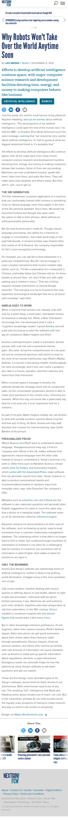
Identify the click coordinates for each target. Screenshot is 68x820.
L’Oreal (48, 500)
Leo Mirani (12, 63)
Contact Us (16, 790)
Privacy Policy (11, 794)
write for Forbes (19, 468)
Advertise (39, 790)
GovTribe (36, 802)
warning (24, 136)
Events (28, 790)
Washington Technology (16, 802)
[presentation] (3, 750)
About (5, 790)
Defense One (35, 798)
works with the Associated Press (27, 472)
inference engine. (47, 516)
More (46, 802)
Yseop (17, 447)
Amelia (50, 326)
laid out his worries (34, 119)
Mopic (17, 714)
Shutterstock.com (32, 714)
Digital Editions (54, 790)
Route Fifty (49, 798)
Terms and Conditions (32, 794)
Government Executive (14, 798)
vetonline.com (30, 500)
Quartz (25, 63)
